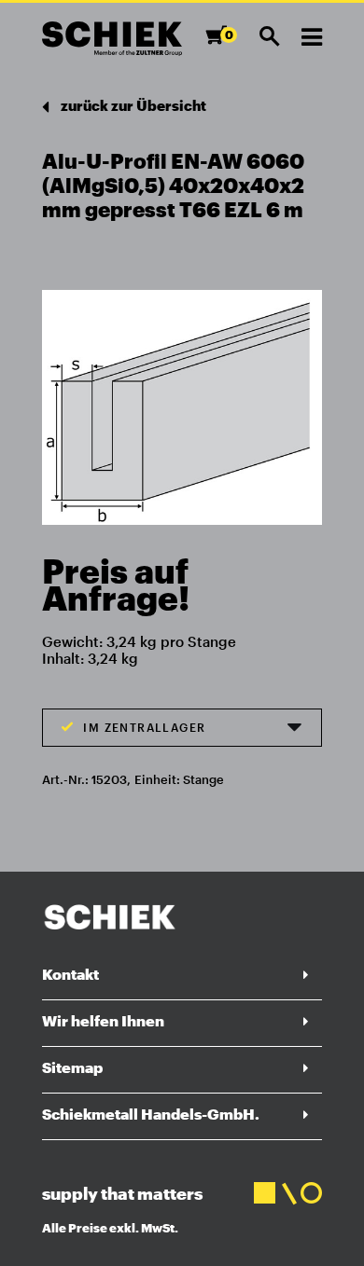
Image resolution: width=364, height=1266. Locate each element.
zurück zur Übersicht (132, 105)
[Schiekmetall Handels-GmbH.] (112, 38)
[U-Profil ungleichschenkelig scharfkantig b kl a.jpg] (182, 401)
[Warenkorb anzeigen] (221, 43)
